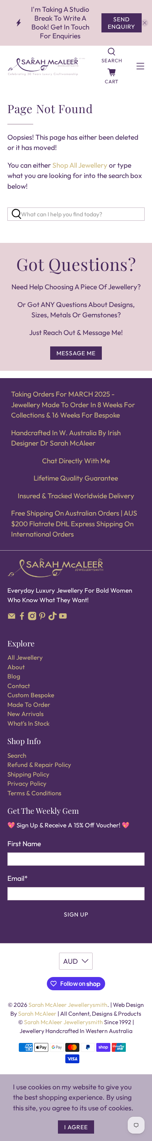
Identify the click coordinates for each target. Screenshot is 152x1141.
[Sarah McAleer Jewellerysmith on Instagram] (32, 618)
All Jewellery (25, 657)
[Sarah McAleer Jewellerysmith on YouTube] (63, 618)
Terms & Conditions (34, 793)
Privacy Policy (26, 783)
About (16, 667)
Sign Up (76, 914)
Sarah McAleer (38, 1013)
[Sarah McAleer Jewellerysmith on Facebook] (22, 618)
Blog (13, 676)
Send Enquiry (121, 22)
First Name (24, 843)
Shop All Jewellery (79, 165)
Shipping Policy (28, 774)
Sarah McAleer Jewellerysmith (67, 1004)
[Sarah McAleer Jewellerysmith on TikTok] (52, 618)
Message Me (76, 353)
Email (17, 878)
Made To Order (28, 704)
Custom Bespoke (30, 695)
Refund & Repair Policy (39, 764)
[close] (144, 23)
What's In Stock (28, 723)
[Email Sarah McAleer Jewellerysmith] (11, 618)
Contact (18, 686)
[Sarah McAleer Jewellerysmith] (46, 66)
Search (16, 755)
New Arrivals (25, 714)
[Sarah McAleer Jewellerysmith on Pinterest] (42, 618)
